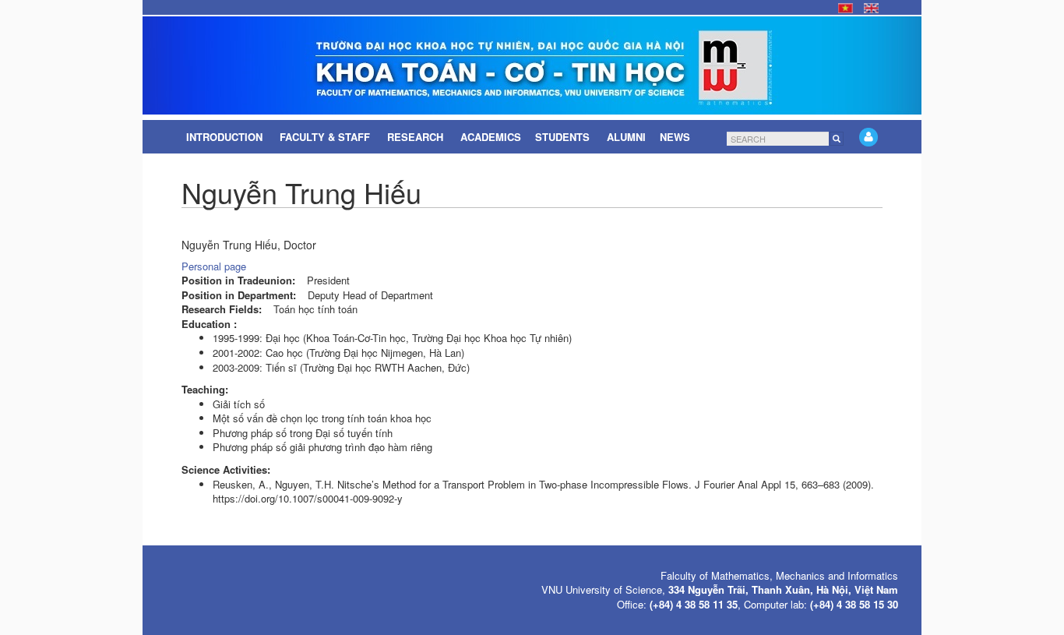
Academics (490, 136)
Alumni (626, 136)
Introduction (226, 136)
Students (564, 136)
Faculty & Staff (326, 136)
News (676, 136)
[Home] (532, 65)
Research (416, 136)
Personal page (213, 266)
